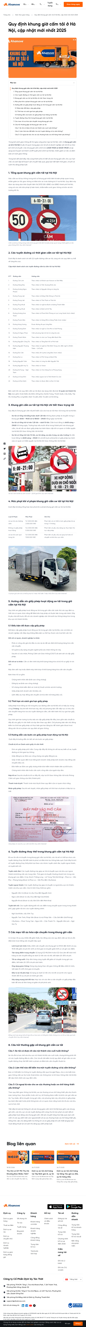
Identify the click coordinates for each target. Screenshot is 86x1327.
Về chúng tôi (22, 1219)
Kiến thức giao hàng (22, 15)
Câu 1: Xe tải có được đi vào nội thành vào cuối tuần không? (36, 128)
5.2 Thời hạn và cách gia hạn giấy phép (29, 111)
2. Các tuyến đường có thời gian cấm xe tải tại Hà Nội (32, 95)
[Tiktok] (34, 1305)
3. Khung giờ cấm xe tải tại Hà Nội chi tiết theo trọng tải (33, 98)
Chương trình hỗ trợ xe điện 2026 (63, 1241)
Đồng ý (78, 1323)
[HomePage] (11, 4)
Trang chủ (6, 15)
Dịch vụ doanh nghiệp (6, 1245)
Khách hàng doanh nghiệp (35, 1231)
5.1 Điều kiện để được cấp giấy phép (27, 108)
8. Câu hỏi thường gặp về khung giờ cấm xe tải (29, 125)
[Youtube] (30, 1305)
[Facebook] (26, 1305)
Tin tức (19, 1223)
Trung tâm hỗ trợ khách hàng (76, 1227)
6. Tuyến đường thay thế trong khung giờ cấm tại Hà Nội (33, 118)
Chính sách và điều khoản (48, 1221)
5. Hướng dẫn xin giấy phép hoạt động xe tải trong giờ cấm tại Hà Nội (37, 105)
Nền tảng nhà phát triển (75, 1243)
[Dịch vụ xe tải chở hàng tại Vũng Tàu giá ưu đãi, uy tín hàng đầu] (68, 1157)
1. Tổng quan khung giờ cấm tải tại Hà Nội (28, 91)
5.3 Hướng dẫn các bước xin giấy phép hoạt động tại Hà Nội (36, 115)
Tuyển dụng (50, 4)
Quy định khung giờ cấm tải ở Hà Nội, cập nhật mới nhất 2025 (34, 88)
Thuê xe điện (8, 1225)
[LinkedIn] (23, 1305)
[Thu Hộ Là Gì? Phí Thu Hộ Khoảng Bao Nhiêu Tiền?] (18, 1157)
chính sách (29, 1325)
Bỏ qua (67, 1323)
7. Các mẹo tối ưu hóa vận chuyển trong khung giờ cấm (32, 121)
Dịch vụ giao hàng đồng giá (8, 1254)
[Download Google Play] (74, 1206)
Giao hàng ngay (73, 4)
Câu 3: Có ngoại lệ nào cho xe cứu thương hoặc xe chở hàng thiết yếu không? (42, 135)
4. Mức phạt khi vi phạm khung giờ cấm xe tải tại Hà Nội (32, 101)
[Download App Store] (55, 1206)
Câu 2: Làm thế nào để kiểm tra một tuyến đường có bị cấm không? (39, 131)
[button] (4, 458)
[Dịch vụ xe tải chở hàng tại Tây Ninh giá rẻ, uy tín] (43, 1157)
